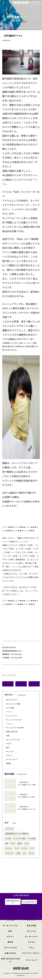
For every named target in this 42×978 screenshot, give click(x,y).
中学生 (18, 853)
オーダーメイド (11, 760)
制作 (7, 748)
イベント (9, 724)
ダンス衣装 (10, 708)
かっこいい (8, 848)
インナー (9, 712)
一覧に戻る (21, 684)
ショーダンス (9, 829)
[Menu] (38, 2)
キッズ (17, 848)
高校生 (20, 843)
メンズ (27, 843)
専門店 (8, 764)
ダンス (13, 843)
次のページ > (34, 684)
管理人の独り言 (11, 732)
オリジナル (10, 752)
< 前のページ (8, 684)
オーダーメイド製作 (20, 838)
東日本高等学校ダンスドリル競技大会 (16, 833)
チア (24, 853)
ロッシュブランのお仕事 (14, 728)
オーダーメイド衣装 (13, 704)
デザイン (9, 756)
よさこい (31, 853)
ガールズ (24, 848)
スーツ (32, 848)
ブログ (8, 744)
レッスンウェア (11, 716)
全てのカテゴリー (12, 700)
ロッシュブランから (8, 675)
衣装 (7, 736)
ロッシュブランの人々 (14, 720)
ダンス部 (8, 838)
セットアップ (9, 853)
